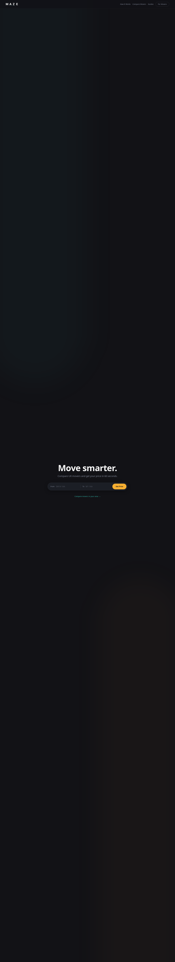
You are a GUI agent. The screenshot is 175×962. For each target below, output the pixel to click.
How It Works (125, 4)
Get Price (119, 486)
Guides (151, 4)
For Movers (162, 4)
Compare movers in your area (88, 496)
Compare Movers (139, 4)
